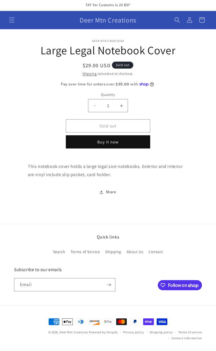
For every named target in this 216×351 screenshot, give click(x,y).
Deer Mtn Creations (74, 332)
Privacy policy (133, 332)
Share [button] (111, 191)
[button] (12, 20)
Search (59, 251)
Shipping (89, 73)
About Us (135, 251)
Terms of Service (85, 251)
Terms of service (190, 332)
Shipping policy (161, 332)
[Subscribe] (109, 284)
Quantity (108, 94)
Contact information (187, 338)
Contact (155, 251)
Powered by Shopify (103, 332)
